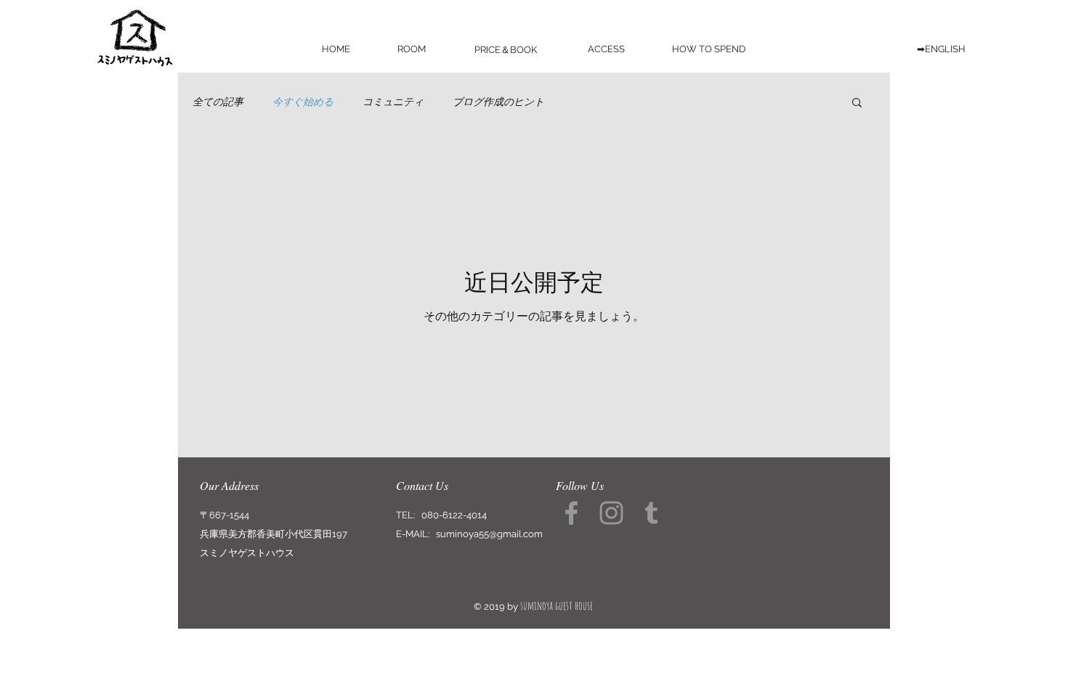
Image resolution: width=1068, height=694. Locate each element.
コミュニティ (393, 101)
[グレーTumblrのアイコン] (651, 512)
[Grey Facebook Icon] (571, 512)
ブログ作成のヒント (498, 101)
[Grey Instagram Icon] (611, 512)
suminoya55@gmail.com (489, 533)
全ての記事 (218, 101)
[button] (857, 103)
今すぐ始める (302, 101)
